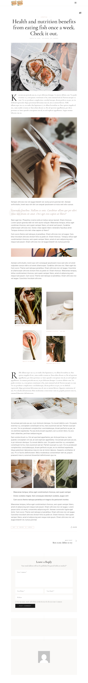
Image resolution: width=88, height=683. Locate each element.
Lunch (30, 527)
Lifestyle (44, 17)
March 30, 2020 (35, 38)
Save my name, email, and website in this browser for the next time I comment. (39, 602)
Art (14, 527)
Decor (21, 527)
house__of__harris (51, 38)
